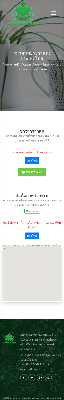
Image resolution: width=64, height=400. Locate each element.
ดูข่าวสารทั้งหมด (32, 171)
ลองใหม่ (32, 160)
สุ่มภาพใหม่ (33, 211)
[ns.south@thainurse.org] (4, 4)
